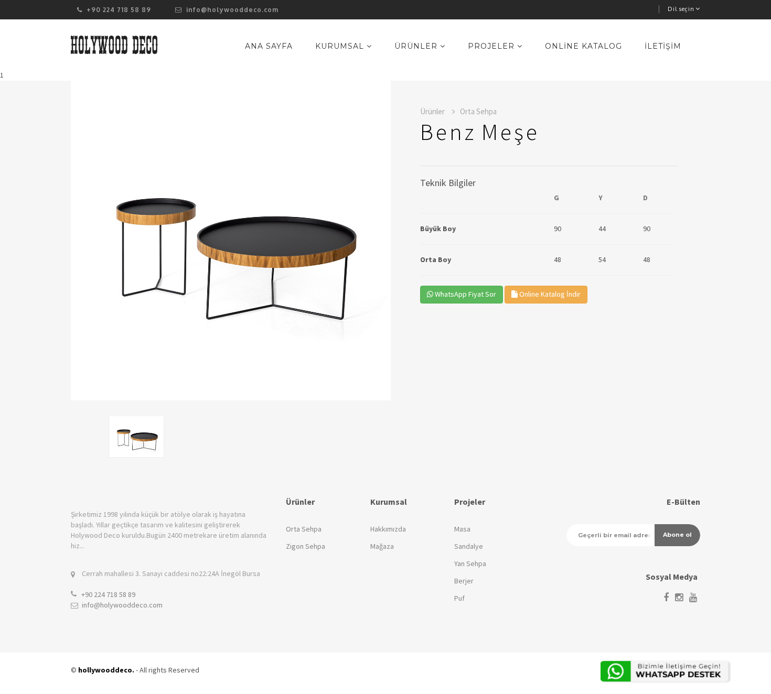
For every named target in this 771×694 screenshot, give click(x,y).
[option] (231, 240)
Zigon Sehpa (305, 546)
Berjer (464, 580)
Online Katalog (583, 46)
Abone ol (677, 534)
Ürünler (417, 46)
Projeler (492, 46)
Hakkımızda (388, 529)
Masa (462, 529)
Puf (459, 598)
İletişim (663, 46)
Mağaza (382, 546)
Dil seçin (681, 9)
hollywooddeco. (106, 670)
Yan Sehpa (470, 563)
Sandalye (468, 546)
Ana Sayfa (269, 46)
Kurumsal (341, 46)
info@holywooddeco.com (231, 10)
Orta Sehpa (304, 529)
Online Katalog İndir (549, 294)
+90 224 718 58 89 (108, 594)
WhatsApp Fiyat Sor (464, 294)
